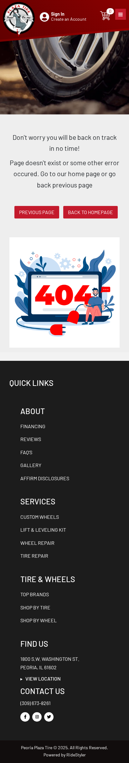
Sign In (57, 14)
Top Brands (34, 594)
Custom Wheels (39, 517)
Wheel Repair (37, 543)
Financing (32, 426)
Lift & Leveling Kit (43, 530)
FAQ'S (26, 452)
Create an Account (68, 19)
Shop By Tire (35, 607)
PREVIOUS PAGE (36, 212)
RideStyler (76, 754)
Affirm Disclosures (44, 478)
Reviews (30, 439)
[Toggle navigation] (120, 14)
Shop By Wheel (38, 620)
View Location (42, 678)
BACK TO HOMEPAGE (90, 212)
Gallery (30, 465)
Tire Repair (34, 556)
